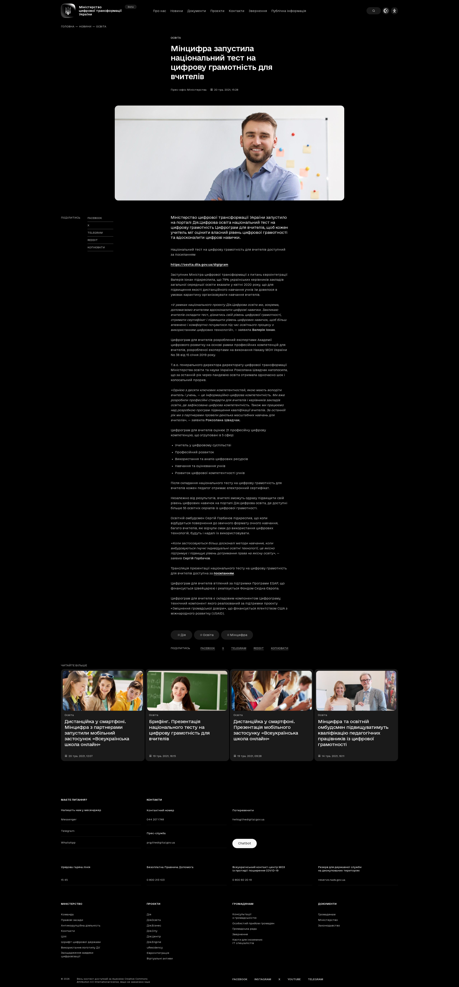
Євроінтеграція (158, 952)
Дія (183, 635)
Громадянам (243, 903)
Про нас (159, 11)
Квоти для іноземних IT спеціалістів (247, 941)
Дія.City (152, 930)
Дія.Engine (154, 941)
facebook (94, 217)
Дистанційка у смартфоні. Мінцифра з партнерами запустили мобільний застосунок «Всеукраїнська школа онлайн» (97, 733)
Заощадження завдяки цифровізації (77, 954)
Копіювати (96, 247)
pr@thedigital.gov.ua (161, 842)
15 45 (64, 879)
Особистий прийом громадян (253, 923)
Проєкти (217, 11)
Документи (196, 11)
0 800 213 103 (156, 879)
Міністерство (71, 903)
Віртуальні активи (160, 958)
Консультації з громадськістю (244, 916)
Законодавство (329, 925)
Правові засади (72, 919)
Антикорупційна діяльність (80, 925)
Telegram (67, 830)
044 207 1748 (155, 819)
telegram (95, 232)
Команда (67, 914)
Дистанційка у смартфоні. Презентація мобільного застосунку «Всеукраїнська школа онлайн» (265, 730)
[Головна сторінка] (70, 11)
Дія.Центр (154, 936)
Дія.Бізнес (154, 925)
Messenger (69, 819)
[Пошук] (373, 10)
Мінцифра (238, 635)
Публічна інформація (288, 11)
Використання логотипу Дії (80, 947)
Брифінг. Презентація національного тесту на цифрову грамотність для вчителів (179, 730)
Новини (176, 11)
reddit (92, 240)
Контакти (236, 11)
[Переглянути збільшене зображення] (229, 153)
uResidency (155, 947)
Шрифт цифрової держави (81, 941)
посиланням (224, 573)
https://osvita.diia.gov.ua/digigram (199, 264)
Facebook (239, 979)
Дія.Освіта (154, 919)
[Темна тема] (385, 10)
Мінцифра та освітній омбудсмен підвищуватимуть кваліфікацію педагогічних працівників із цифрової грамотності (353, 733)
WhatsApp (68, 842)
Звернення (258, 11)
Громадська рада (244, 928)
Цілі (64, 936)
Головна (67, 26)
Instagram (262, 979)
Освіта (101, 26)
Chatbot (244, 843)
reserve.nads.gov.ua (331, 879)
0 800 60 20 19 (242, 879)
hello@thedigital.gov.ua (248, 819)
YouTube (294, 979)
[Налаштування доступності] (394, 10)
